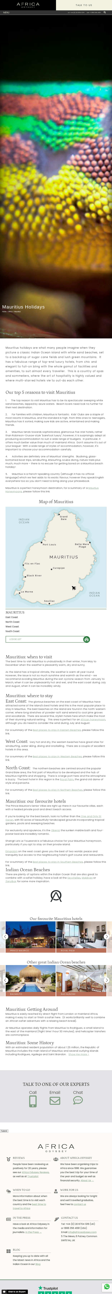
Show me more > (79, 1054)
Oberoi (55, 830)
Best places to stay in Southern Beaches (58, 862)
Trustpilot (32, 1176)
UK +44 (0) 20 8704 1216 (76, 12)
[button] (5, 937)
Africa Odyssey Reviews (35, 1172)
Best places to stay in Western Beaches (57, 756)
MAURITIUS (15, 612)
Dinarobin (12, 851)
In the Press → (33, 1232)
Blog (37, 1264)
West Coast (12, 626)
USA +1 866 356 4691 (94, 12)
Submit (4, 1131)
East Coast (12, 617)
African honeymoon (93, 719)
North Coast (13, 622)
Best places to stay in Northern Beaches (57, 790)
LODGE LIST (15, 639)
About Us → (87, 1180)
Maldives (87, 878)
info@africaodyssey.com (82, 1232)
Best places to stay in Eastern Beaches (57, 730)
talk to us (84, 5)
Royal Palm (67, 779)
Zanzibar (11, 881)
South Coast (13, 631)
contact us (80, 1204)
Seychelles (73, 878)
